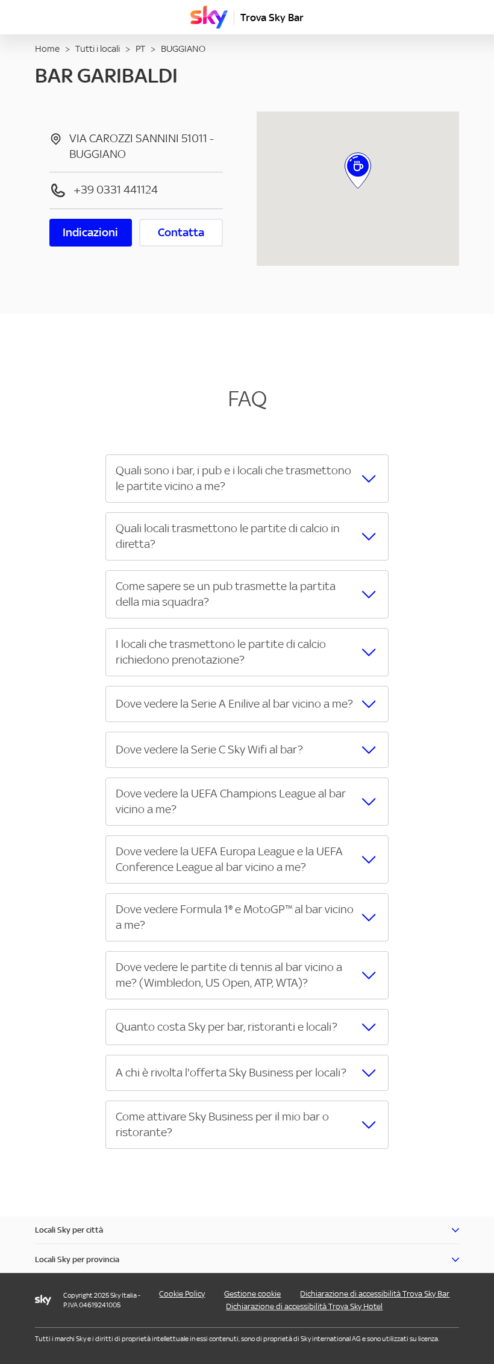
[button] (246, 478)
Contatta (181, 232)
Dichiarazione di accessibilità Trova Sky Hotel (304, 1306)
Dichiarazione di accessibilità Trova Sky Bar (374, 1294)
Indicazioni (90, 232)
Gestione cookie (252, 1294)
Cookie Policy (182, 1294)
